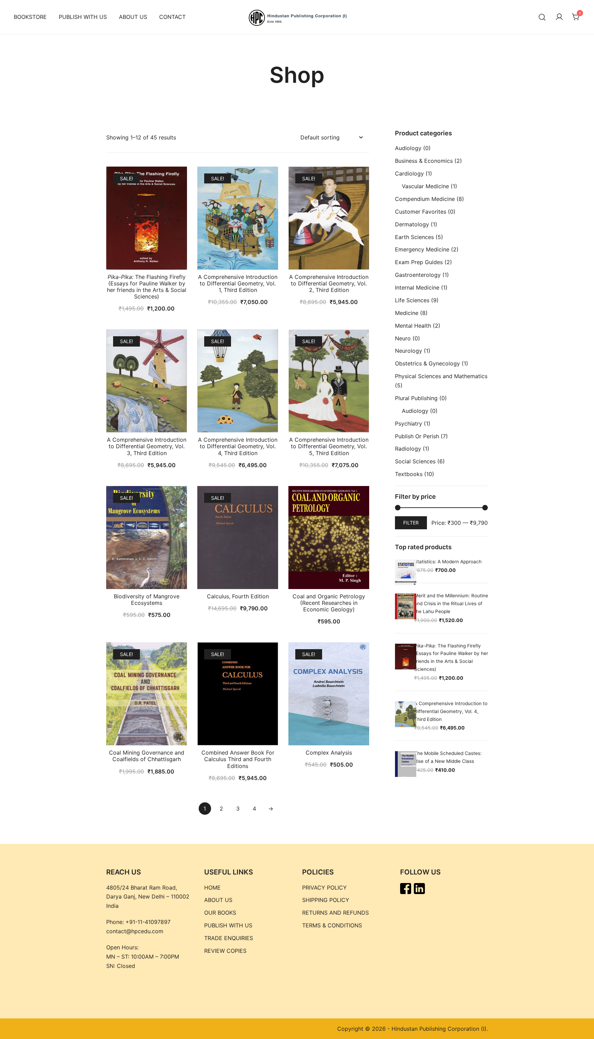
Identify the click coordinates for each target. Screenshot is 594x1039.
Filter (411, 523)
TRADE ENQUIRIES (228, 938)
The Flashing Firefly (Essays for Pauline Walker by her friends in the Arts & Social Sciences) (146, 286)
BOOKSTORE (30, 16)
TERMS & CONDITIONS (332, 925)
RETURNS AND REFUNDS (335, 912)
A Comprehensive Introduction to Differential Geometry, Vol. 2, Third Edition (328, 283)
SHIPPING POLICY (325, 899)
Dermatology (412, 224)
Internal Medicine (417, 287)
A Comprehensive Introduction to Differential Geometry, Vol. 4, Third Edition (237, 446)
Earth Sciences (414, 237)
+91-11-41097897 (147, 921)
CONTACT (172, 16)
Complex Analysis (329, 752)
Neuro (403, 338)
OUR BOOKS (220, 912)
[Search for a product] (542, 17)
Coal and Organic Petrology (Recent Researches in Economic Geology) (329, 603)
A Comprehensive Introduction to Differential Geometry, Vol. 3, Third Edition (146, 446)
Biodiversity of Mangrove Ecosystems (146, 599)
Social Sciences (415, 461)
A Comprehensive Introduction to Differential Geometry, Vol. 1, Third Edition (237, 283)
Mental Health (413, 325)
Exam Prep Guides (419, 262)
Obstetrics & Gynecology (427, 363)
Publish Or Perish (417, 436)
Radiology (408, 448)
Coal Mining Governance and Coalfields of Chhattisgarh (146, 756)
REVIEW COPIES (225, 950)
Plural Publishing (416, 398)
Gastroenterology (418, 274)
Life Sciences (412, 300)
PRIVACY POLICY (324, 887)
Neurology (408, 350)
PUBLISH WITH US (83, 16)
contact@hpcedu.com (134, 931)
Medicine (406, 312)
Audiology (408, 148)
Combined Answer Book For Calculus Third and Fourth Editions (237, 759)
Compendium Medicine (425, 198)
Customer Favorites (420, 211)
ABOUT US (133, 16)
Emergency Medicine (422, 249)
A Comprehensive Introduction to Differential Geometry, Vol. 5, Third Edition (328, 446)
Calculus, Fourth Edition (238, 596)
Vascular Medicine (425, 186)
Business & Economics (424, 160)
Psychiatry (408, 423)
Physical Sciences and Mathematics (441, 376)
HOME (212, 887)
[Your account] (559, 17)
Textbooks (408, 474)
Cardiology (409, 173)
